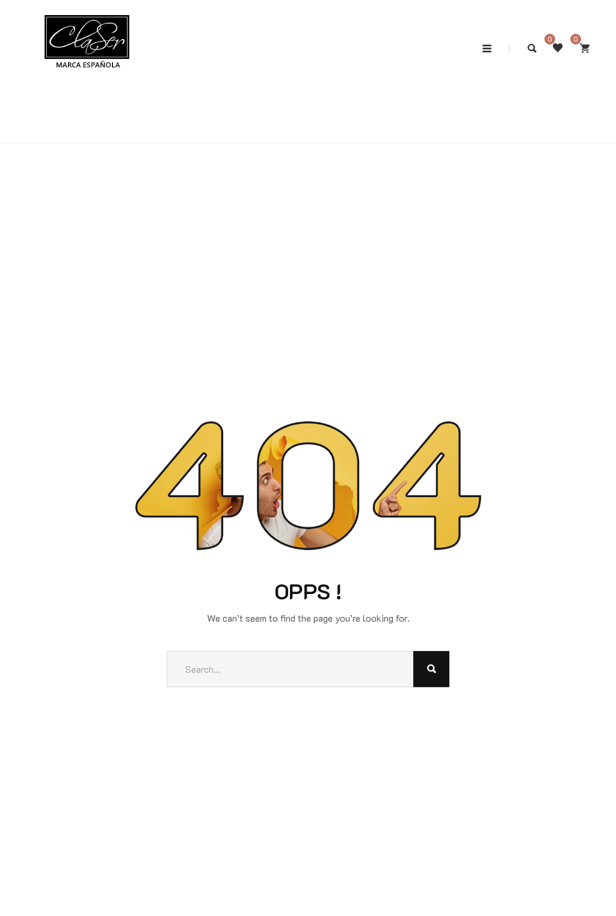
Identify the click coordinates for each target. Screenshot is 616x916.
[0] (585, 48)
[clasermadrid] (87, 26)
